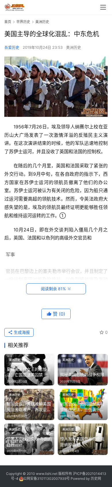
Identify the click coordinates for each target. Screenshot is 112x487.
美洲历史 (73, 47)
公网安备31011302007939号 (46, 478)
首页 (7, 22)
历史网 (96, 478)
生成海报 (21, 332)
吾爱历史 (11, 47)
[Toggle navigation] (103, 7)
